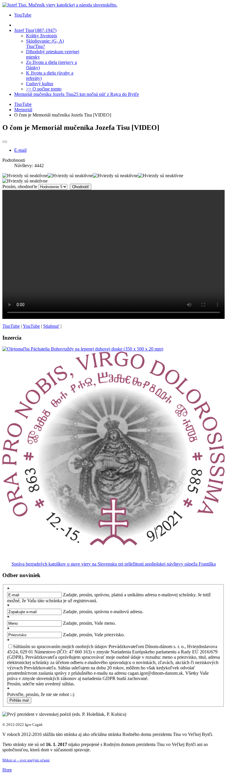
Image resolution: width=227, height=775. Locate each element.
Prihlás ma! (19, 700)
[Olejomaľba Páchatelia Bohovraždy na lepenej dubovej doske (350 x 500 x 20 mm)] (82, 348)
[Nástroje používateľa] (4, 142)
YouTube (22, 14)
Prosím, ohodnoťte (19, 186)
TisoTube (23, 104)
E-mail (20, 150)
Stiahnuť (51, 326)
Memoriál (23, 109)
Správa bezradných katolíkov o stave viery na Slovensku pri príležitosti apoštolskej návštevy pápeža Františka (114, 563)
